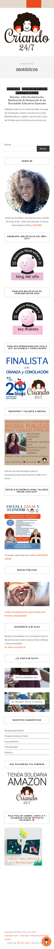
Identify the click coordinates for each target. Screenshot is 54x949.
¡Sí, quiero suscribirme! (15, 647)
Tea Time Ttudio (23, 943)
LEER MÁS (37, 225)
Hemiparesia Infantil (14, 730)
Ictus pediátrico (11, 741)
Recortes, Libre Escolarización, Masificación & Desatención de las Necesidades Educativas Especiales (27, 100)
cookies (7, 939)
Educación (13, 89)
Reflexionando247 (27, 93)
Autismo (8, 752)
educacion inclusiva (34, 89)
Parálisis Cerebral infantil (16, 736)
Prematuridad (11, 747)
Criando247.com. (11, 936)
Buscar (7, 144)
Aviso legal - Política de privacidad (34, 936)
